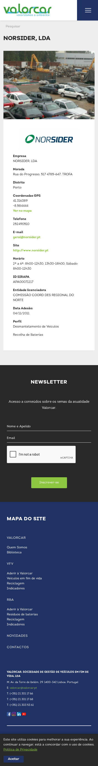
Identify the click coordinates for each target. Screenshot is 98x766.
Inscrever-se (49, 482)
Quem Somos (17, 547)
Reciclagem (15, 583)
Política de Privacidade (20, 749)
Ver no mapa (22, 211)
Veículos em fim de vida (24, 578)
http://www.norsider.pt (30, 250)
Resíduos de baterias (22, 614)
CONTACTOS (18, 647)
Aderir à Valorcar (20, 573)
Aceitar (13, 759)
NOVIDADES (17, 636)
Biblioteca (14, 552)
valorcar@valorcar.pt (23, 688)
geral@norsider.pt (26, 237)
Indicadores (16, 588)
